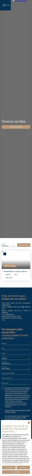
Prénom (4, 343)
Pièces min (5, 383)
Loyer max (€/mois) (8, 373)
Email (3, 353)
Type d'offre (4, 356)
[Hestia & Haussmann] (22, 5)
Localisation (4, 366)
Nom (3, 348)
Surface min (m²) (7, 378)
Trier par (3, 244)
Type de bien (4, 361)
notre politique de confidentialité (12, 464)
